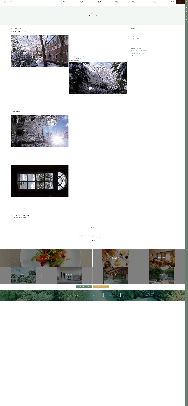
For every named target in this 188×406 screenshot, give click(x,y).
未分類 (134, 43)
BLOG (20, 28)
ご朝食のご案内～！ (135, 57)
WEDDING (186, 9)
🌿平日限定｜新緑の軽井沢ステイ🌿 (138, 53)
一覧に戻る (92, 227)
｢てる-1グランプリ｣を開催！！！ (137, 55)
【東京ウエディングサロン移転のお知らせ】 (139, 50)
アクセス (154, 2)
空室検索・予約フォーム (73, 295)
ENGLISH (186, 18)
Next (99, 227)
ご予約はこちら (181, 1)
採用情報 (172, 2)
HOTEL (186, 3)
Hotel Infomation (136, 38)
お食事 (116, 2)
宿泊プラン (99, 2)
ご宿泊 (81, 2)
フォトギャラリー (135, 2)
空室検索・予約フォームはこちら (84, 286)
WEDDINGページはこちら (101, 286)
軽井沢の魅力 (63, 2)
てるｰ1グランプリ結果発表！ (137, 52)
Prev (86, 227)
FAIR (134, 34)
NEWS (134, 40)
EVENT (134, 32)
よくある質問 (112, 295)
